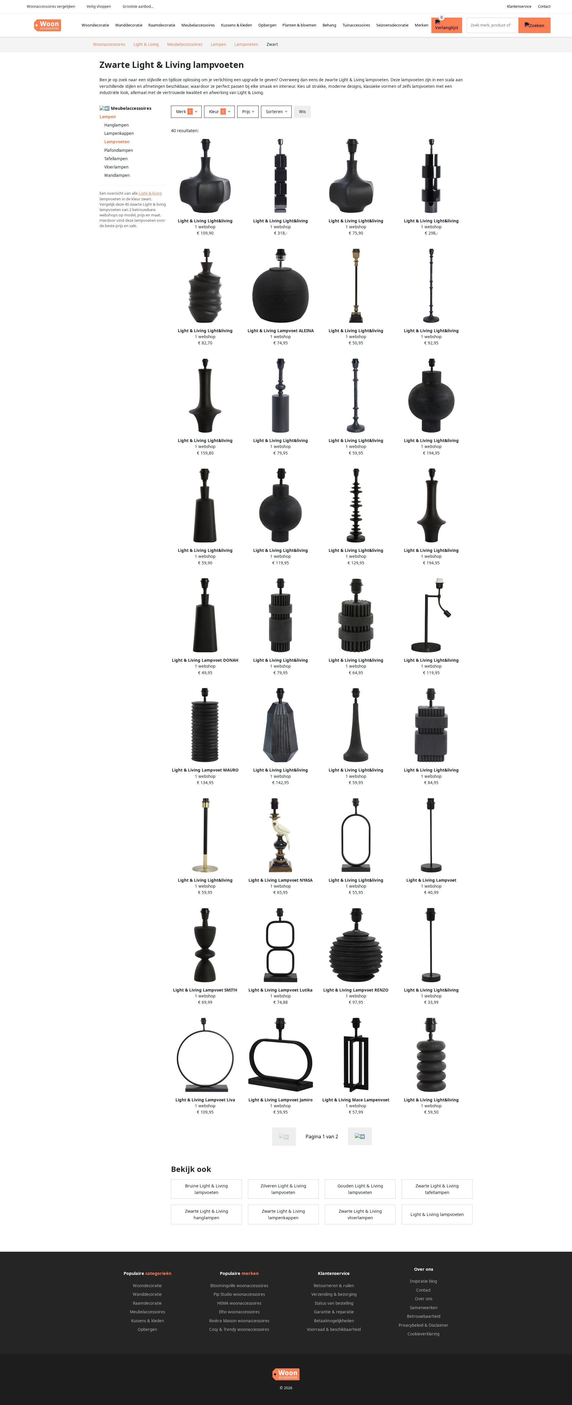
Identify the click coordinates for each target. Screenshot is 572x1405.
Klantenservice (519, 6)
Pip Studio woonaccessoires (239, 1294)
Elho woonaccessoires (239, 1312)
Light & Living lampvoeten (437, 1214)
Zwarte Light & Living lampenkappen (283, 1214)
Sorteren (275, 111)
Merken (421, 25)
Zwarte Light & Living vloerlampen (360, 1214)
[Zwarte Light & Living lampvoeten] (360, 1136)
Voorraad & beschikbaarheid (334, 1329)
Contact (544, 6)
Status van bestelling (334, 1303)
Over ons (423, 1298)
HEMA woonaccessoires (239, 1303)
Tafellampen (116, 158)
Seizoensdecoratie (392, 25)
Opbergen (267, 25)
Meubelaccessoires (198, 25)
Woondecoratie (95, 25)
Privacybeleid (411, 1325)
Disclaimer (438, 1325)
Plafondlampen (118, 150)
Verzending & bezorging (334, 1294)
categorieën (158, 1273)
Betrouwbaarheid (423, 1316)
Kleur (216, 111)
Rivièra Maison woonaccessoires (239, 1320)
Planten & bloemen (299, 25)
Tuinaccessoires (356, 25)
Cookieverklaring (423, 1334)
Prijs (246, 111)
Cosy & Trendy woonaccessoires (239, 1329)
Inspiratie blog (423, 1281)
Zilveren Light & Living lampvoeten (283, 1189)
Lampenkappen (119, 133)
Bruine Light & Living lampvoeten (206, 1189)
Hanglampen (116, 125)
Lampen (108, 116)
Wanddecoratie (128, 25)
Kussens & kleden (236, 25)
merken (250, 1273)
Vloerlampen (116, 167)
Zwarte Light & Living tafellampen (437, 1189)
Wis (302, 111)
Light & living (150, 193)
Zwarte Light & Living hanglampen (206, 1214)
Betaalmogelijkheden (334, 1320)
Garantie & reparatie (334, 1312)
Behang (329, 25)
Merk (183, 111)
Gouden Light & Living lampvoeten (360, 1189)
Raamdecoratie (161, 25)
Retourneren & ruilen (334, 1285)
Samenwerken (423, 1307)
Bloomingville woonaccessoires (239, 1285)
